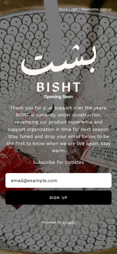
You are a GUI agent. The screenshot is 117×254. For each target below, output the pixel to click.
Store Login (68, 9)
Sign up (58, 197)
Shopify (69, 222)
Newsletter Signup (96, 9)
